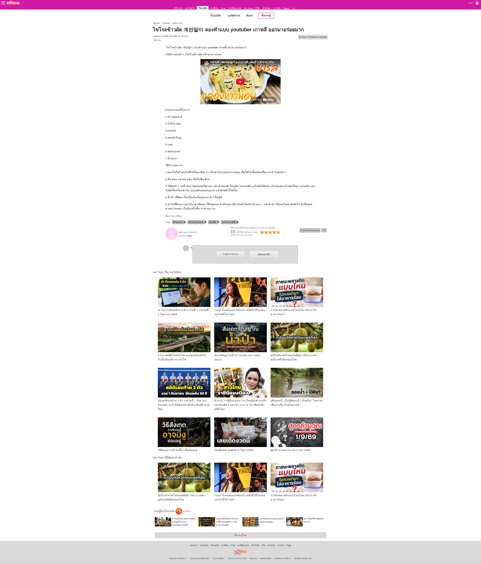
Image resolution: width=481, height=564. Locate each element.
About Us (253, 558)
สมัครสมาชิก (264, 254)
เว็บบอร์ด (202, 8)
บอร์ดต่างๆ (234, 15)
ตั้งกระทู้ (266, 15)
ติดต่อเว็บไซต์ (265, 558)
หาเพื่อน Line (235, 8)
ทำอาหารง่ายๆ (196, 222)
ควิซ (257, 8)
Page (286, 8)
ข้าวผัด (212, 222)
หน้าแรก (178, 8)
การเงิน (276, 8)
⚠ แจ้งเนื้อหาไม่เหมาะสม (310, 230)
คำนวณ (266, 8)
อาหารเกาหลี (228, 222)
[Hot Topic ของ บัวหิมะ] (171, 240)
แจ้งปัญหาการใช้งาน (282, 558)
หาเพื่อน (214, 8)
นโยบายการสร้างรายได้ (237, 558)
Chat (223, 8)
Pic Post (248, 8)
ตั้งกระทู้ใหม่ (240, 535)
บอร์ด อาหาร (177, 23)
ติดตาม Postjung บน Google (314, 37)
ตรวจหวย (190, 8)
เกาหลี (222, 47)
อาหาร (186, 511)
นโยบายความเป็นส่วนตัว (200, 558)
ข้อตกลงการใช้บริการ (178, 558)
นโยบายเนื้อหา (218, 558)
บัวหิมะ (189, 236)
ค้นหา (249, 15)
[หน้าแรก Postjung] (13, 3)
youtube (212, 47)
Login (230, 254)
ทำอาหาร (178, 222)
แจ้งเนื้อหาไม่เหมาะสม (303, 558)
